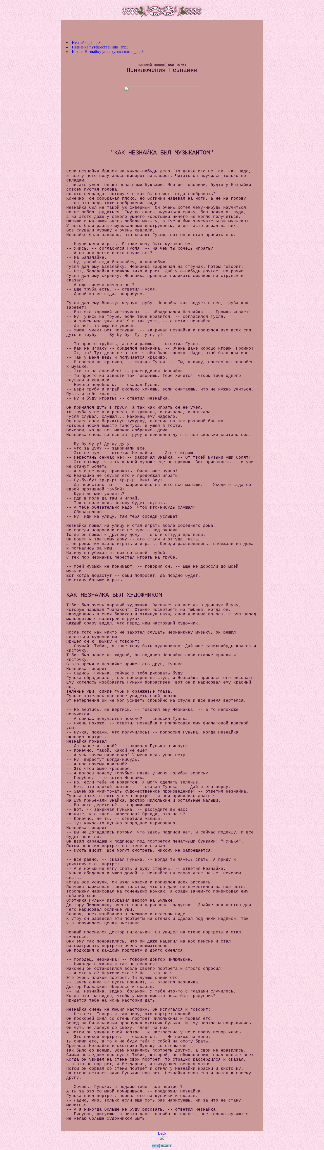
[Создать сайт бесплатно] (162, 1146)
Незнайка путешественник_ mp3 (100, 47)
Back (162, 1133)
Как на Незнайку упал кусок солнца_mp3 (108, 51)
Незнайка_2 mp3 (86, 42)
